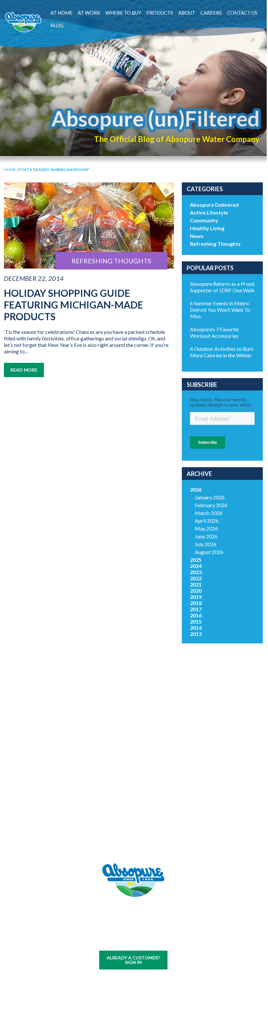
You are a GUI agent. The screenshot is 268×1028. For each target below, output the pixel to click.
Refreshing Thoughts (215, 244)
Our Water (51, 746)
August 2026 (209, 552)
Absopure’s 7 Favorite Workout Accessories (214, 332)
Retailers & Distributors (161, 778)
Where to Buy (123, 13)
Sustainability (161, 768)
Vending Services (51, 843)
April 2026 (207, 521)
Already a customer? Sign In (133, 960)
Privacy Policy (143, 941)
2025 (196, 560)
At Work (89, 13)
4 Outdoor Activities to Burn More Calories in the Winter (221, 352)
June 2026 (206, 536)
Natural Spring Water (106, 765)
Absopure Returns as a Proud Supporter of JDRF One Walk (222, 287)
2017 (196, 609)
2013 (196, 634)
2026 (196, 489)
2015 (196, 621)
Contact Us (242, 13)
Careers (211, 13)
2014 (196, 628)
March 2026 (208, 513)
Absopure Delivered (214, 205)
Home (10, 169)
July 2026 (205, 544)
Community (204, 220)
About (186, 13)
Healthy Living (207, 228)
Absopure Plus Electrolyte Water (106, 810)
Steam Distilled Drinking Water (106, 793)
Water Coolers (51, 761)
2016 (196, 615)
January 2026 (210, 497)
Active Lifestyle (209, 212)
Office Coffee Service (51, 815)
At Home (61, 13)
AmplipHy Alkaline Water (106, 827)
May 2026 (206, 528)
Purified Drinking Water (106, 779)
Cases (51, 754)
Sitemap (117, 941)
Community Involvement (161, 757)
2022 (196, 578)
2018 (196, 603)
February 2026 (211, 505)
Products (159, 13)
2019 (196, 597)
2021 (196, 584)
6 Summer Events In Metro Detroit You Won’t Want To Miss (220, 309)
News (197, 236)
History (160, 746)
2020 (196, 590)
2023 (196, 572)
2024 (196, 566)
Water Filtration (51, 829)
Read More (23, 370)
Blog (56, 25)
